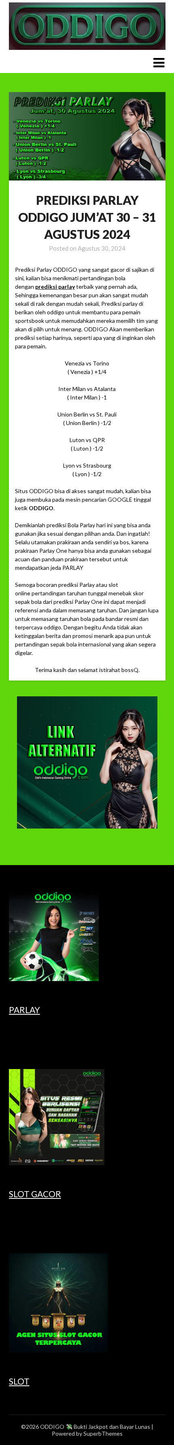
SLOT (19, 1381)
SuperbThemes (103, 1433)
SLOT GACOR (35, 1194)
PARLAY (24, 1010)
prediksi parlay (55, 286)
